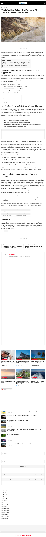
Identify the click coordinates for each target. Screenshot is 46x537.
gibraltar (6, 230)
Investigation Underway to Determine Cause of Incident (14, 63)
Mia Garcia (12, 254)
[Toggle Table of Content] (28, 61)
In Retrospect (6, 66)
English (5, 389)
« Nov (2, 483)
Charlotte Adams (6, 496)
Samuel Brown (6, 512)
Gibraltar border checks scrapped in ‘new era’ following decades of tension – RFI (37, 381)
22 (4, 479)
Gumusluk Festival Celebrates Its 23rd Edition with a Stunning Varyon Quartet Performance (24, 439)
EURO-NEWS (5, 504)
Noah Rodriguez (6, 508)
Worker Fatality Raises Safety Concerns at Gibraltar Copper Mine (16, 62)
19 (29, 476)
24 (16, 479)
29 (4, 481)
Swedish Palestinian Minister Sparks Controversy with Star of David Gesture (21, 424)
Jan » (5, 483)
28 (41, 479)
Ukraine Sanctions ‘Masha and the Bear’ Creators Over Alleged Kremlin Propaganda (23, 411)
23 (10, 479)
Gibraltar (5, 7)
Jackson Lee (5, 502)
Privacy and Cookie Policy (20, 535)
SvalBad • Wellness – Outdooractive (13, 434)
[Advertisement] (23, 45)
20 (35, 476)
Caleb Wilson (5, 494)
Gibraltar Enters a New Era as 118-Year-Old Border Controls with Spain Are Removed (22, 362)
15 (4, 476)
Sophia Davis (5, 514)
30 (10, 481)
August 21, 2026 (4, 366)
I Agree (28, 535)
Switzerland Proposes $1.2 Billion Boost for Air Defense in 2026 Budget (20, 443)
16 (10, 476)
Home (2, 7)
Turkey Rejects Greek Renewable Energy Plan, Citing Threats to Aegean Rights (22, 415)
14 (41, 474)
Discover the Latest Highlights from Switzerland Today (17, 420)
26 (29, 479)
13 (35, 474)
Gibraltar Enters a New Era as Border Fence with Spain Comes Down (8, 381)
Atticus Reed (5, 490)
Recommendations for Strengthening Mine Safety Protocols (15, 65)
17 (16, 476)
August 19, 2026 (19, 365)
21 (41, 476)
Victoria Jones (6, 516)
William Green (5, 518)
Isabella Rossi (6, 500)
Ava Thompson (6, 492)
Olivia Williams (6, 510)
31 (16, 481)
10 (16, 474)
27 (35, 479)
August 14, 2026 (19, 385)
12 (29, 474)
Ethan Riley (5, 498)
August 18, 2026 (34, 366)
